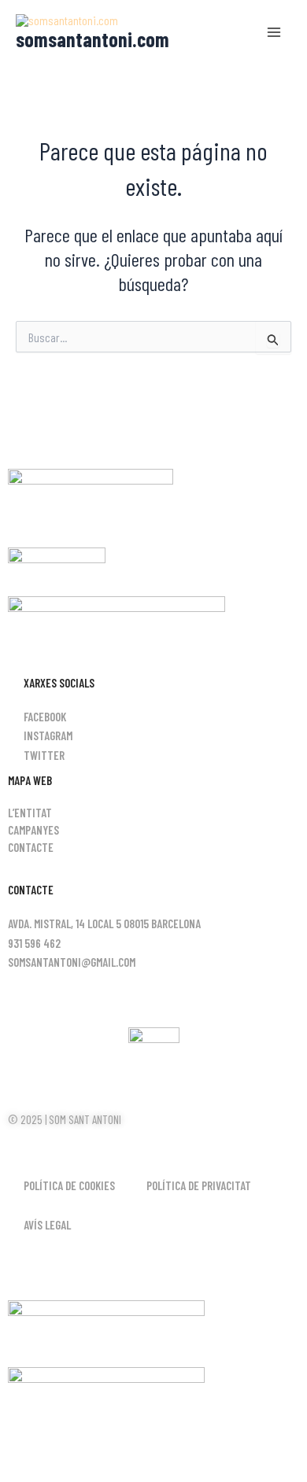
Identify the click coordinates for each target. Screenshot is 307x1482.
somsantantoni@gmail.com (71, 962)
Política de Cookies (69, 1185)
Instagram (48, 735)
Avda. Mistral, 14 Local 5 (64, 923)
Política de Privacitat (198, 1185)
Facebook (45, 717)
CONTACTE (31, 847)
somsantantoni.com (92, 39)
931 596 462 (34, 943)
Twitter (44, 755)
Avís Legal (47, 1225)
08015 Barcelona (162, 923)
